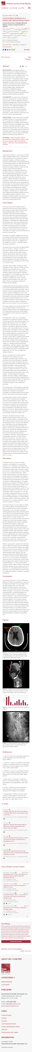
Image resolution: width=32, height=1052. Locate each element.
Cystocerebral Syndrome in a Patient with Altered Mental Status (16, 19)
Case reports (5, 984)
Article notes (15, 44)
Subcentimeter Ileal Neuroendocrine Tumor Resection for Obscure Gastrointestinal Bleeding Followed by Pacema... (15, 852)
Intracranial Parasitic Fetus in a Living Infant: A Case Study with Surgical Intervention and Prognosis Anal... (15, 896)
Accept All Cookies (16, 941)
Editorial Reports (6, 982)
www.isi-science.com (12, 1006)
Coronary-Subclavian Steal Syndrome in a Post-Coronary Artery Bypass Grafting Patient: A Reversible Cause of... (15, 839)
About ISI (4, 1029)
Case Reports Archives (8, 1024)
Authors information (7, 44)
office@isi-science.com (13, 1004)
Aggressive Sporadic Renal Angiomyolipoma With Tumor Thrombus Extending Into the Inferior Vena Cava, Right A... (14, 826)
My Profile (13, 8)
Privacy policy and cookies (9, 1032)
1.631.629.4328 (11, 1001)
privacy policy (21, 937)
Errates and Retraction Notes (10, 1026)
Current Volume (6, 1015)
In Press (4, 1018)
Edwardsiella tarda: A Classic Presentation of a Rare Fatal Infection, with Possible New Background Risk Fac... (15, 876)
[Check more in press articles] (27, 862)
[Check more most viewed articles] (27, 916)
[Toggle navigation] (29, 8)
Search (20, 8)
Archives (4, 1021)
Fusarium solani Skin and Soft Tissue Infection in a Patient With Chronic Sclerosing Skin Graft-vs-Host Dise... (15, 813)
